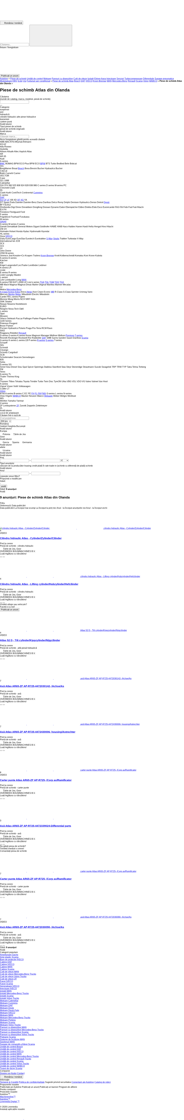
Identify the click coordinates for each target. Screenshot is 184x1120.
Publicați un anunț (9, 609)
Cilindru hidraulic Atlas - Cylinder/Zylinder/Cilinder (31, 538)
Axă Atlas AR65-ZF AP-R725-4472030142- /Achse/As (32, 686)
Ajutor (14, 1073)
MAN (109, 81)
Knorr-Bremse (99, 81)
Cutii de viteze (80, 78)
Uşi (24, 81)
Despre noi (5, 1073)
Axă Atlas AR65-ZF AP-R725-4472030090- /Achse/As (32, 927)
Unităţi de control (35, 78)
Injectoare (111, 78)
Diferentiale (148, 78)
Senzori (120, 78)
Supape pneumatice (164, 78)
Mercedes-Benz (119, 81)
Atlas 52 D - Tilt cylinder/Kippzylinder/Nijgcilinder (30, 640)
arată (3, 486)
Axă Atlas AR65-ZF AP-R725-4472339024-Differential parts (35, 825)
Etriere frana (100, 78)
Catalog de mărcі (102, 1082)
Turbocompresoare (133, 78)
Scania (139, 81)
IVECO (89, 81)
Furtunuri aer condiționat (38, 81)
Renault (131, 81)
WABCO (153, 81)
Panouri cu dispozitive (62, 78)
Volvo (146, 81)
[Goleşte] (1, 105)
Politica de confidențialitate (32, 1082)
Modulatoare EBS (8, 81)
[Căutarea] (50, 35)
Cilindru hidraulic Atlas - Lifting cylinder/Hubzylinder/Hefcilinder (39, 584)
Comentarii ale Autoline (83, 1082)
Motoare (47, 78)
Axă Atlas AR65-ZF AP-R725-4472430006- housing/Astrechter (37, 731)
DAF (83, 81)
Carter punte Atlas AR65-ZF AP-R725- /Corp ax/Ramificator (36, 780)
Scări (20, 81)
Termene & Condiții (9, 1082)
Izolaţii (91, 78)
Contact (21, 1073)
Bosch (77, 81)
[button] (92, 61)
